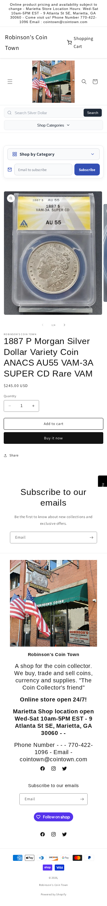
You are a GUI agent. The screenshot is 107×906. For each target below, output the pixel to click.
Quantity (10, 396)
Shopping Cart (83, 42)
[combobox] (48, 112)
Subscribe (87, 169)
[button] (9, 81)
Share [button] (14, 455)
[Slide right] (64, 324)
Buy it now (53, 438)
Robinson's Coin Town (26, 42)
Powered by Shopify (53, 894)
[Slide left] (42, 324)
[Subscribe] (91, 537)
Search (92, 113)
